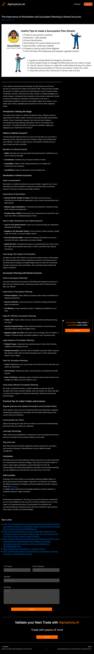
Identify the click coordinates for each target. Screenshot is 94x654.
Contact (77, 4)
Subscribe (31, 609)
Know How (77, 330)
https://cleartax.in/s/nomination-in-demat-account (24, 549)
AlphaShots (14, 486)
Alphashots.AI (16, 4)
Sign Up (47, 637)
